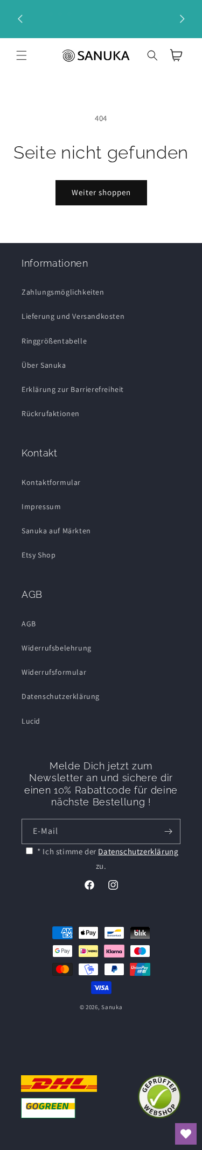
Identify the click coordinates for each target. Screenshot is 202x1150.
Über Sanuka (44, 365)
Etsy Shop (38, 555)
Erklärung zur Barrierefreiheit (73, 389)
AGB (29, 623)
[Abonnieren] (168, 831)
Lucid (31, 721)
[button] (21, 55)
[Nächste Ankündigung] (182, 19)
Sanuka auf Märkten (56, 530)
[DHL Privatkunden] (59, 1096)
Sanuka (111, 1007)
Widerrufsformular (54, 672)
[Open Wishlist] (186, 1134)
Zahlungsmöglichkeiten (63, 292)
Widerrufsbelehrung (57, 648)
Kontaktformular (51, 482)
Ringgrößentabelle (54, 341)
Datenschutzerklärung (61, 696)
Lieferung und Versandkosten (73, 316)
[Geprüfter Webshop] (159, 1096)
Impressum (41, 506)
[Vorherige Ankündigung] (20, 19)
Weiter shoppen (101, 192)
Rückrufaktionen (51, 413)
